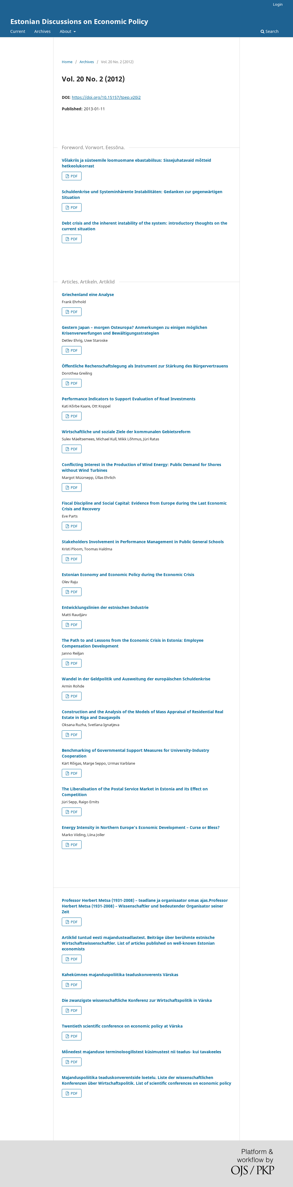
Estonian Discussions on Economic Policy (79, 21)
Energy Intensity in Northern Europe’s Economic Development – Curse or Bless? (141, 827)
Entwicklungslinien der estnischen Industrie (105, 607)
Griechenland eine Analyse (88, 294)
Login (278, 4)
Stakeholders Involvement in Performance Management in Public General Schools (143, 541)
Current (17, 31)
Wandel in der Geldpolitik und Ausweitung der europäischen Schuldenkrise (136, 679)
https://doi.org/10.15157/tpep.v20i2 (106, 97)
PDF (74, 176)
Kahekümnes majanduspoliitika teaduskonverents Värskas (120, 974)
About (66, 31)
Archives (42, 31)
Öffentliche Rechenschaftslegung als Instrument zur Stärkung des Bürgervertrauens (145, 366)
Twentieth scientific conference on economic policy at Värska (122, 1026)
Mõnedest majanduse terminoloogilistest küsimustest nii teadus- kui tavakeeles (141, 1051)
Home (67, 61)
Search (271, 31)
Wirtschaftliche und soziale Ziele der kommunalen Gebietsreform (126, 431)
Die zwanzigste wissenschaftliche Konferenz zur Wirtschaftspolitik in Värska (137, 1000)
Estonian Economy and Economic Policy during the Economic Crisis (128, 574)
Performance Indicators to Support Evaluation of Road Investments (128, 398)
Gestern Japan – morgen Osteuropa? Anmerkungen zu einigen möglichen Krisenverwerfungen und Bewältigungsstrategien (134, 330)
